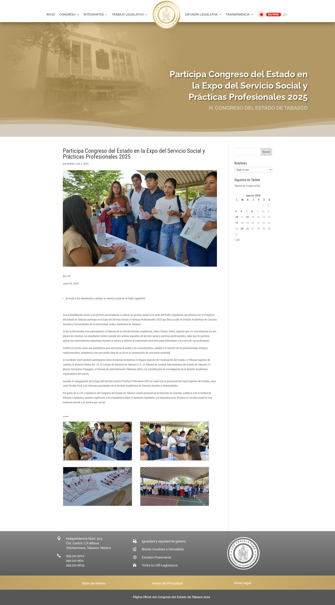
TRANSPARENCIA (238, 14)
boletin (70, 163)
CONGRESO (67, 14)
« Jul (236, 239)
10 (236, 217)
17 (236, 222)
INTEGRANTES (94, 14)
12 (247, 217)
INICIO (50, 14)
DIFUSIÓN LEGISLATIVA (201, 14)
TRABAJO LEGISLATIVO (128, 14)
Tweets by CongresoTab (247, 185)
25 (242, 228)
